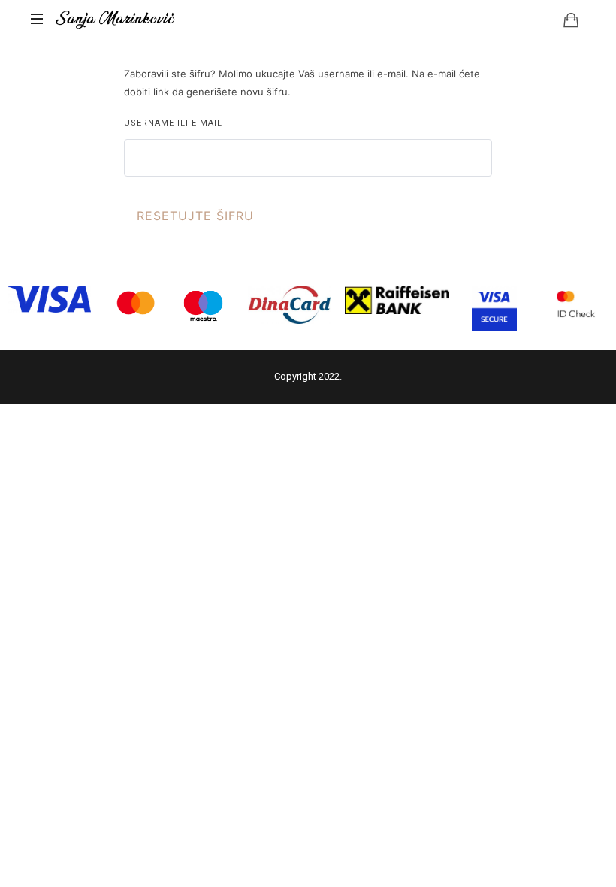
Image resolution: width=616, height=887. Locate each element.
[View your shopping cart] (570, 19)
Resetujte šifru (195, 215)
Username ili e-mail (173, 123)
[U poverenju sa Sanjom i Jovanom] (116, 19)
